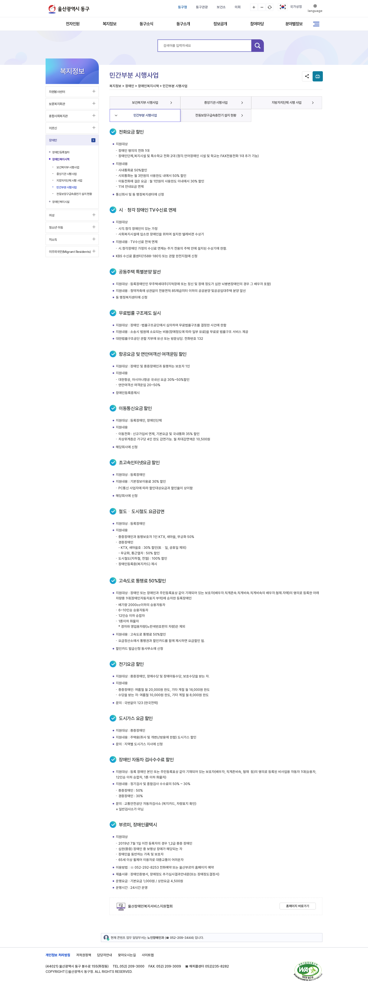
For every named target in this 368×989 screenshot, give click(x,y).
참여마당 (257, 23)
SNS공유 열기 (307, 76)
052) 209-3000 (132, 966)
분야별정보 (293, 23)
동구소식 (146, 23)
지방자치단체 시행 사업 (286, 103)
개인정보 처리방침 (58, 955)
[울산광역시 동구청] (69, 8)
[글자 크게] (253, 7)
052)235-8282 (217, 966)
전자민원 (72, 23)
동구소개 (183, 23)
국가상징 (296, 7)
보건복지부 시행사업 (145, 103)
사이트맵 (148, 955)
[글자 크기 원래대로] (269, 7)
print (318, 76)
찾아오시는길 (127, 955)
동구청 (182, 7)
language (315, 11)
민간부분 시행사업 (145, 115)
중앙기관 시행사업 (215, 103)
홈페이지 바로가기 (297, 906)
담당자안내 (104, 955)
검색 (257, 45)
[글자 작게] (261, 7)
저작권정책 (83, 955)
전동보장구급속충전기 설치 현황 (215, 115)
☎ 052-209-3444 (179, 938)
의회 (238, 7)
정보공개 (220, 23)
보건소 (221, 7)
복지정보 (109, 23)
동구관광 (202, 7)
